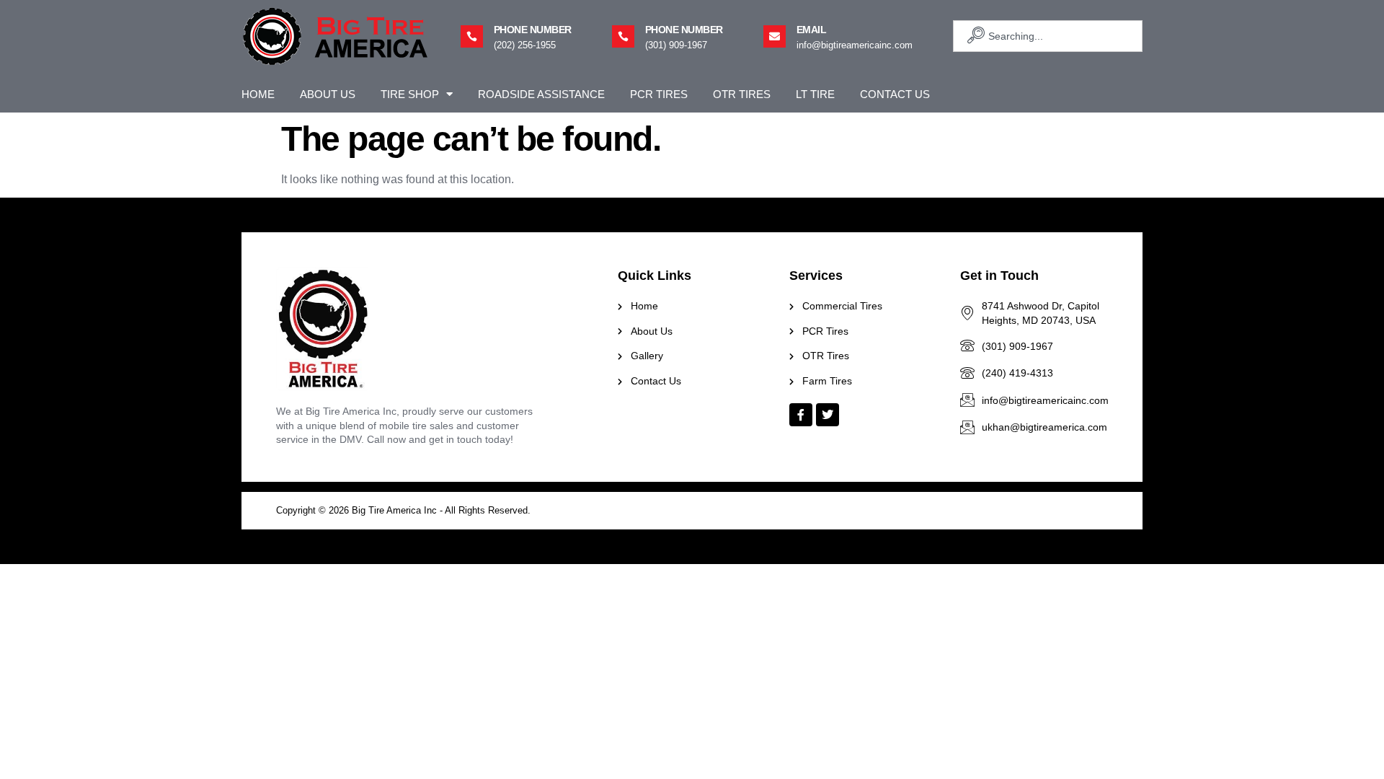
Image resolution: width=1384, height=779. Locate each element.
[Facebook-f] (800, 414)
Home (258, 94)
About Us (327, 94)
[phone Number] (472, 36)
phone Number (533, 29)
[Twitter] (827, 414)
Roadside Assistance (541, 94)
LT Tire (815, 94)
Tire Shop (410, 94)
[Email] (774, 36)
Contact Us (895, 94)
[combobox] (1048, 36)
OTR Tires (742, 94)
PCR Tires (659, 94)
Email (812, 29)
